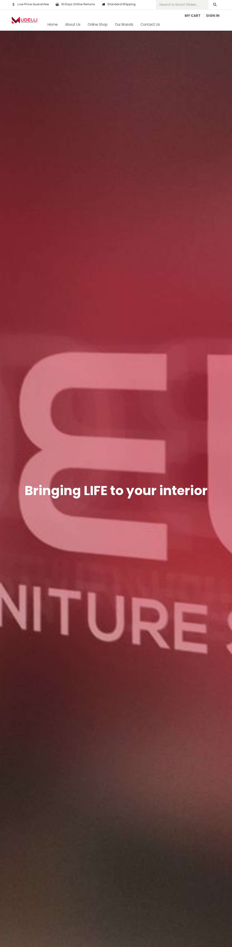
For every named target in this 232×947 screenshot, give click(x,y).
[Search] (214, 4)
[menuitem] (52, 24)
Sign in (213, 15)
